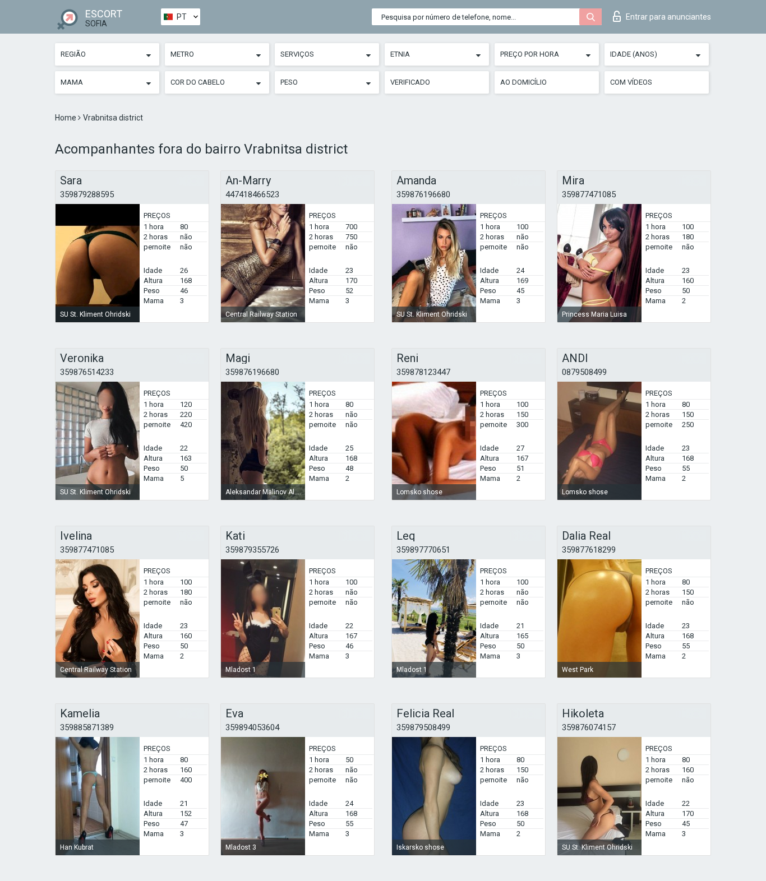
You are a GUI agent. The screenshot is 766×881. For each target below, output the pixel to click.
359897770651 (423, 550)
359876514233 (87, 372)
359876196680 (423, 194)
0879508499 (584, 372)
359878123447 (423, 372)
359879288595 (87, 194)
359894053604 (252, 727)
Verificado (410, 82)
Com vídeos (631, 82)
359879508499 (423, 727)
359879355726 (252, 550)
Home (66, 117)
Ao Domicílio (523, 82)
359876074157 (589, 727)
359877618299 (589, 550)
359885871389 (87, 727)
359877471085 (589, 194)
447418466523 (252, 194)
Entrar (668, 16)
